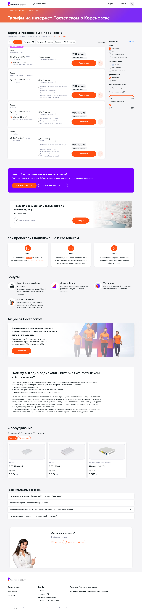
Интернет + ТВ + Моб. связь (65, 42)
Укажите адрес (60, 37)
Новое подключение (24, 185)
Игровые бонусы (118, 88)
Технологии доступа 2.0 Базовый (21, 75)
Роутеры (12, 438)
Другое (81, 542)
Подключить (84, 63)
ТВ (113, 51)
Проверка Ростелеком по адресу (84, 587)
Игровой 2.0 (14, 134)
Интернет (17, 42)
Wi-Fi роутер (116, 68)
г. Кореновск (21, 214)
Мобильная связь (118, 54)
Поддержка (70, 542)
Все (10, 42)
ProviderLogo (18, 3)
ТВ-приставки (24, 438)
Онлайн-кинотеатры (119, 57)
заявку (29, 258)
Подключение (57, 542)
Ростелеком (12, 10)
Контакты (122, 4)
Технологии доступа (17, 53)
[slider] (110, 96)
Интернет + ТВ (29, 42)
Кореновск (21, 10)
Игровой (13, 107)
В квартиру (116, 78)
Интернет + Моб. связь (45, 42)
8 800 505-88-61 (37, 260)
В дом (114, 81)
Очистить (131, 41)
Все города (12, 591)
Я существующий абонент (53, 185)
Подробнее (21, 351)
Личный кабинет (14, 587)
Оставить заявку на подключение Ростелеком (89, 591)
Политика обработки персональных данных (20, 609)
